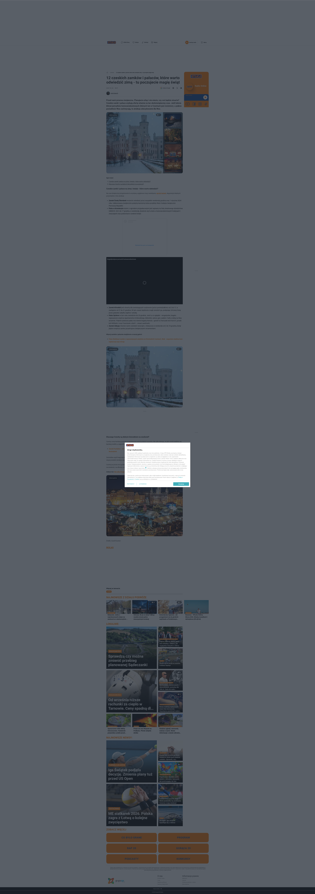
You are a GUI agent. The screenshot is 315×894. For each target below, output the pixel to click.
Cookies (137, 479)
